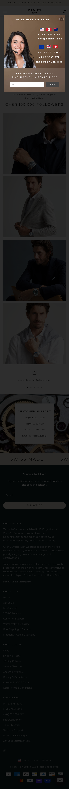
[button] (61, 19)
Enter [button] (52, 84)
